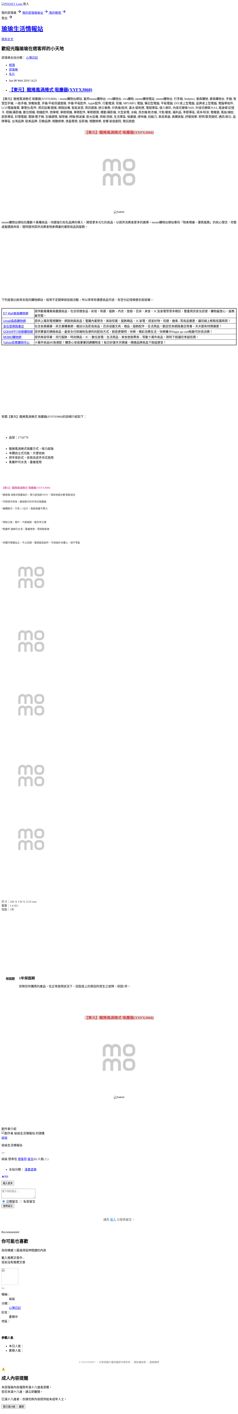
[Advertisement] (119, 264)
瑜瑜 (4, 1137)
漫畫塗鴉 (30, 1169)
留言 (30, 1159)
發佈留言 (8, 1206)
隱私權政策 (140, 1362)
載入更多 (8, 1183)
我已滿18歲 (9, 1406)
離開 (21, 1406)
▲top (4, 1176)
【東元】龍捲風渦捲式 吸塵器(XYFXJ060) (50, 89)
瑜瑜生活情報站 (22, 29)
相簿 (12, 65)
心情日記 (32, 57)
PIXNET (91, 1362)
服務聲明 (154, 1362)
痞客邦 (22, 1159)
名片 (12, 74)
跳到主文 (7, 39)
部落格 (13, 69)
